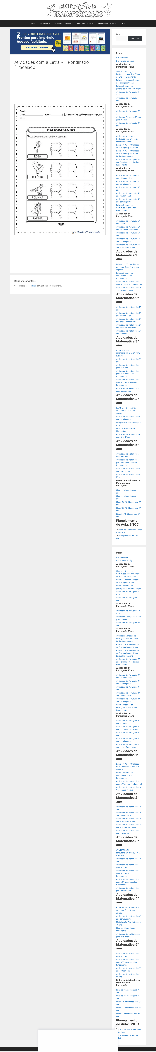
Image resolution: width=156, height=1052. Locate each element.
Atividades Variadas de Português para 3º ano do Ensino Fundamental (127, 139)
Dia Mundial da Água (125, 61)
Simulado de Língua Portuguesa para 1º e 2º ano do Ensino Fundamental (128, 74)
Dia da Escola (122, 58)
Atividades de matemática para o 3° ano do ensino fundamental (127, 382)
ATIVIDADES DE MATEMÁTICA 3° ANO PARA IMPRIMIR (128, 353)
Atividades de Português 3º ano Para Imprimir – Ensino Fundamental (128, 162)
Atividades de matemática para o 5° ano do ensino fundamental (127, 462)
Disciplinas (44, 23)
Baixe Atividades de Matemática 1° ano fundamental (124, 275)
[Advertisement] (60, 88)
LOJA (123, 23)
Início (33, 23)
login (34, 286)
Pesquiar (120, 34)
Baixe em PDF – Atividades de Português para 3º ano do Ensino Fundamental (128, 153)
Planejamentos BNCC (85, 23)
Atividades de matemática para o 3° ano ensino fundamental (127, 374)
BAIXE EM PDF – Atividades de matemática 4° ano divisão (128, 410)
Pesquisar (135, 38)
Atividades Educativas (62, 23)
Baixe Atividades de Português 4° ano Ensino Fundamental (126, 208)
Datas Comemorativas (106, 23)
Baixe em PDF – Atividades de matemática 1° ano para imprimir (127, 267)
